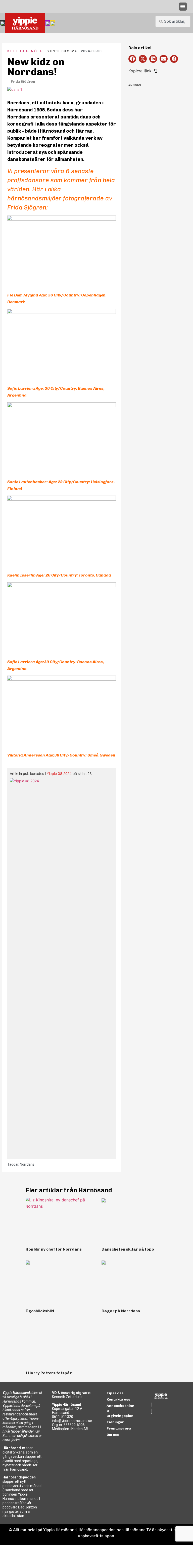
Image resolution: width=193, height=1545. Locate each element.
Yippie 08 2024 (59, 773)
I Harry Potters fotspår (49, 1373)
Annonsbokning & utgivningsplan (120, 1411)
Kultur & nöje (25, 51)
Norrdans (27, 1164)
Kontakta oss (118, 1399)
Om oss (113, 1435)
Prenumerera (119, 1428)
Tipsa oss (115, 1393)
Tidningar (115, 1422)
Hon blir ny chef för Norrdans (54, 1249)
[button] (183, 7)
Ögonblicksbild (40, 1311)
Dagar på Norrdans (121, 1311)
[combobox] (172, 21)
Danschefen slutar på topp (128, 1249)
